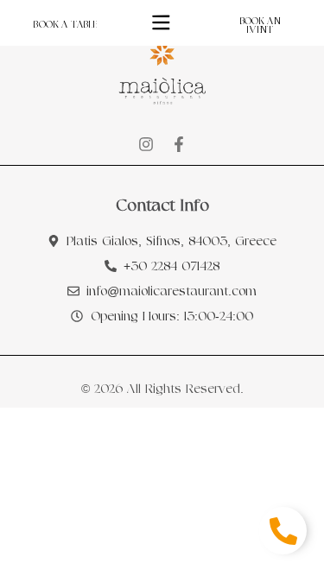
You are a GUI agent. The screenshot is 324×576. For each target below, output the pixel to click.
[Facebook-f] (179, 144)
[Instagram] (146, 144)
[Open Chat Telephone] (283, 530)
